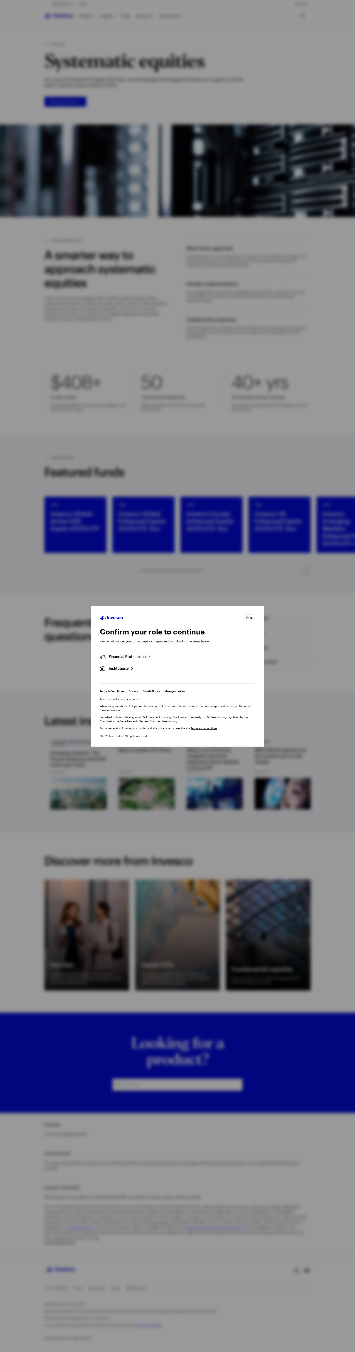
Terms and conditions (204, 728)
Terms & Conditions (112, 691)
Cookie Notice (151, 691)
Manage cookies (175, 691)
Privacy (133, 691)
